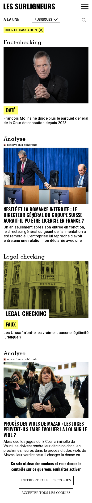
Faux (11, 324)
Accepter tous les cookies (46, 493)
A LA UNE (11, 19)
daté (10, 110)
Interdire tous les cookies (46, 480)
